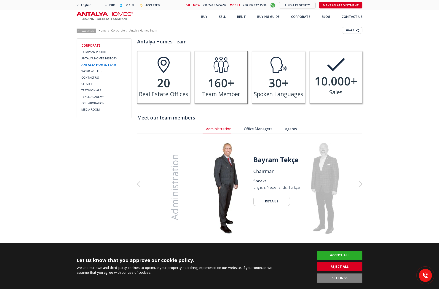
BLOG (326, 16)
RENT (241, 16)
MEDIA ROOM (90, 109)
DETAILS (271, 201)
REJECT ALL (340, 266)
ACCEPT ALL (339, 255)
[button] (337, 184)
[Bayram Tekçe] (226, 189)
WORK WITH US (91, 71)
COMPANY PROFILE (94, 52)
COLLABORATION (92, 103)
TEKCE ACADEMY (92, 97)
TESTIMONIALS (91, 90)
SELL (222, 16)
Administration (218, 128)
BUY (204, 16)
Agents (291, 128)
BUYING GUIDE (268, 16)
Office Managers (258, 128)
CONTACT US (90, 77)
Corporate (118, 30)
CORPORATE (300, 16)
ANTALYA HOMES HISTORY (99, 58)
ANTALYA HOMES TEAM (98, 65)
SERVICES (87, 84)
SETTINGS (340, 278)
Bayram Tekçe (275, 159)
